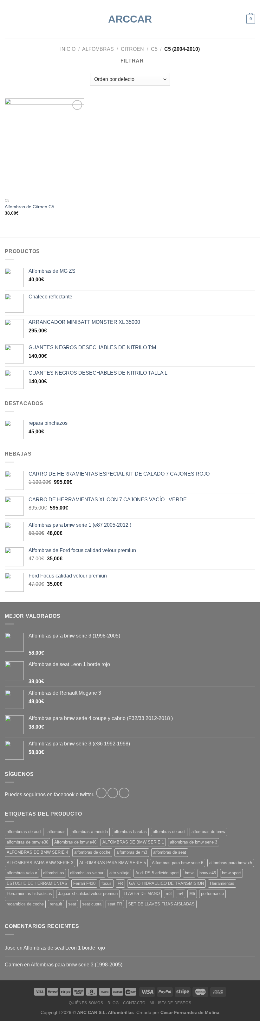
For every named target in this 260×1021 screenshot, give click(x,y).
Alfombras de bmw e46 (75, 842)
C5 (154, 49)
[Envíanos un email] (124, 793)
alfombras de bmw (208, 831)
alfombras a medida (90, 831)
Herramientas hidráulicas (29, 893)
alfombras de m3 (131, 852)
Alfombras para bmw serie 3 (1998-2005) (76, 964)
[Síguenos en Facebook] (101, 793)
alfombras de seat (169, 852)
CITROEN (132, 49)
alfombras (57, 831)
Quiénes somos (86, 1003)
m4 (180, 893)
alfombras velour (22, 873)
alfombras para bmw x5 (230, 862)
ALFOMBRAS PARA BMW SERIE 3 (40, 862)
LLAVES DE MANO (142, 893)
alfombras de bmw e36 (27, 842)
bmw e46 (207, 873)
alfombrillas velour (86, 873)
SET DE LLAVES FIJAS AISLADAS (161, 904)
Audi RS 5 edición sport (157, 873)
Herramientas (222, 883)
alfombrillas (53, 873)
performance (212, 893)
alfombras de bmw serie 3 (193, 842)
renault (56, 904)
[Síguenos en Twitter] (112, 793)
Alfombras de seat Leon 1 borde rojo (64, 948)
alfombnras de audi (24, 831)
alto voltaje (119, 873)
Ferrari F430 (84, 883)
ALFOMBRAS (98, 49)
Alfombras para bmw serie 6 (177, 862)
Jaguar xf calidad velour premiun (88, 893)
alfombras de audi (169, 831)
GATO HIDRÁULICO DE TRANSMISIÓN (166, 883)
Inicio (67, 49)
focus (106, 883)
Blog (113, 1003)
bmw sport (231, 873)
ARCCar (130, 19)
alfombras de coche (92, 852)
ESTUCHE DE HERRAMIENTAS (37, 883)
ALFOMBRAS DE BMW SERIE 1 (133, 842)
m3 (169, 893)
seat (72, 904)
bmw (189, 873)
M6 (192, 893)
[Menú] (8, 19)
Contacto (134, 1003)
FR (120, 883)
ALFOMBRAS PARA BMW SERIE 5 (112, 862)
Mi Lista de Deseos (170, 1003)
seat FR (114, 904)
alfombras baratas (130, 831)
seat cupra (91, 904)
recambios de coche (25, 904)
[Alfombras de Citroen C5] (44, 146)
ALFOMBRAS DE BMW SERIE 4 (37, 852)
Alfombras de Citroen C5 (29, 206)
